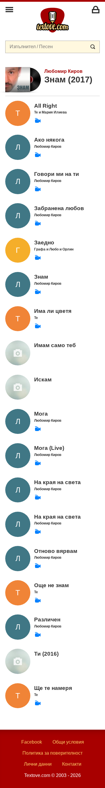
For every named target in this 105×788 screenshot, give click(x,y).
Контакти (71, 764)
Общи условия (68, 742)
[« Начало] (52, 19)
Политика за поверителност (52, 753)
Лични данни (38, 764)
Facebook (31, 742)
